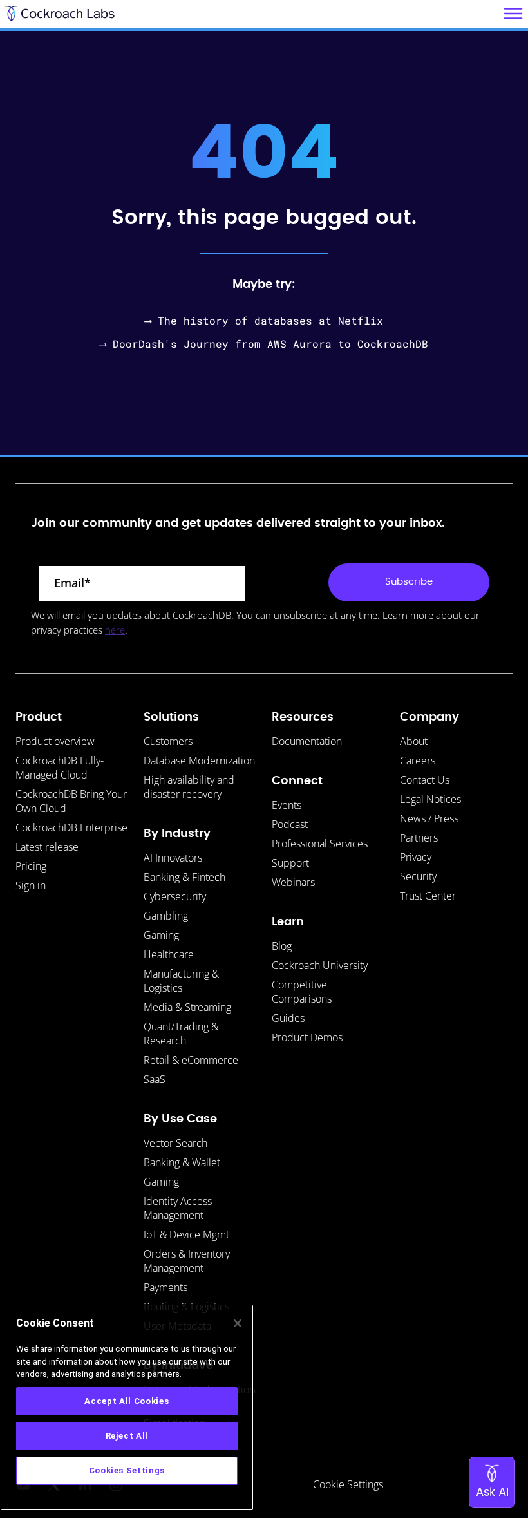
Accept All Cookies (126, 1401)
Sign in (30, 885)
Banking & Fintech (184, 877)
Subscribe (409, 582)
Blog (282, 946)
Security (418, 876)
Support (290, 863)
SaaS (154, 1079)
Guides (288, 1018)
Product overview (55, 741)
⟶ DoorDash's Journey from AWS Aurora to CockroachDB (264, 343)
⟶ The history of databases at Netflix (264, 320)
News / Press (429, 818)
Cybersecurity (175, 896)
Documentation (307, 741)
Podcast (290, 824)
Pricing (30, 866)
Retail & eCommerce (191, 1060)
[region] (127, 1407)
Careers (417, 760)
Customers (168, 741)
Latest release (47, 847)
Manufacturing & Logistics (181, 981)
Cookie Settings (348, 1484)
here (115, 629)
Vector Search (175, 1143)
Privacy (415, 857)
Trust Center (428, 896)
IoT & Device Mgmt (186, 1234)
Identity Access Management (178, 1208)
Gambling (166, 916)
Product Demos (307, 1037)
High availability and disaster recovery (189, 787)
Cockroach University (320, 965)
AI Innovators (173, 858)
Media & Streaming (187, 1007)
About (414, 741)
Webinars (293, 882)
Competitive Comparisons (302, 992)
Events (286, 805)
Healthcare (169, 954)
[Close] (237, 1323)
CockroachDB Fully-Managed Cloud (59, 767)
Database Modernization (199, 760)
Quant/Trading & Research (181, 1033)
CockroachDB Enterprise (71, 827)
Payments (165, 1287)
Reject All (127, 1436)
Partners (419, 838)
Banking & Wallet (182, 1162)
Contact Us (424, 780)
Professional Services (320, 843)
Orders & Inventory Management (187, 1261)
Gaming (161, 935)
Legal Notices (430, 799)
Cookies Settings (127, 1470)
